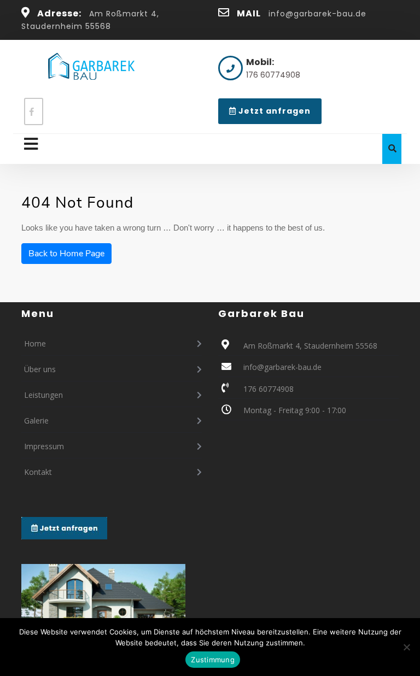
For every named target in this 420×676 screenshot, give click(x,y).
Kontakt (38, 472)
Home (35, 343)
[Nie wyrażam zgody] (406, 647)
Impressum (44, 446)
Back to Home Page (66, 254)
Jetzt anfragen (279, 114)
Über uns (40, 369)
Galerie (36, 420)
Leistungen (43, 395)
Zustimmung (213, 659)
